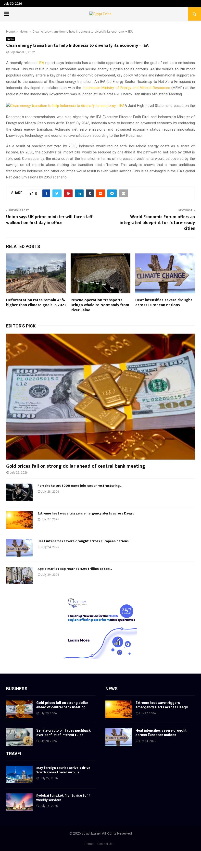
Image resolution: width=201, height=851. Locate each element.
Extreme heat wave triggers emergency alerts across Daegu (86, 513)
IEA (41, 63)
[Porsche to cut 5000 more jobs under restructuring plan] (19, 492)
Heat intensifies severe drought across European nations (163, 303)
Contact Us (105, 844)
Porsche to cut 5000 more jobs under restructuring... (80, 485)
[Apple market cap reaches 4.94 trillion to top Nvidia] (19, 575)
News (10, 39)
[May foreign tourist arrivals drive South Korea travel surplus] (19, 774)
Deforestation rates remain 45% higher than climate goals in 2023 (36, 303)
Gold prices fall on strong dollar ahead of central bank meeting (75, 466)
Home (89, 844)
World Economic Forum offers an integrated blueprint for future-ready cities (157, 222)
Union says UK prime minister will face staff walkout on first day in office (49, 219)
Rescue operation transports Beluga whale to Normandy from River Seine (100, 305)
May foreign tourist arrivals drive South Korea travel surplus (63, 770)
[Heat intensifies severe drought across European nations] (19, 548)
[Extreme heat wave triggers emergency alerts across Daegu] (19, 520)
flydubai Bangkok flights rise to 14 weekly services (63, 798)
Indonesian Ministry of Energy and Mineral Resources (126, 88)
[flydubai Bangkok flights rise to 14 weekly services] (19, 802)
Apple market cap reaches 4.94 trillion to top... (75, 569)
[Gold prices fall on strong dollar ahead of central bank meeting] (100, 396)
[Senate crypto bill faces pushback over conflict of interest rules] (19, 737)
